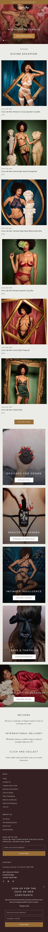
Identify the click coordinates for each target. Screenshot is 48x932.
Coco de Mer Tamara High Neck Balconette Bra (21, 231)
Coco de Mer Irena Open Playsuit (15, 350)
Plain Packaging (9, 796)
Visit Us (5, 807)
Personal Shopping (10, 803)
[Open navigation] (3, 8)
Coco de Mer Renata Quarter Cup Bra (17, 290)
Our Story (6, 819)
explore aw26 (24, 422)
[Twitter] (8, 881)
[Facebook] (3, 881)
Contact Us (7, 782)
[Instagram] (13, 881)
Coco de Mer (6, 109)
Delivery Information (10, 789)
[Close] (44, 887)
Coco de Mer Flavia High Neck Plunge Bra (19, 171)
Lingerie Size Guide (10, 785)
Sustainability (8, 829)
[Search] (39, 8)
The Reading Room (10, 822)
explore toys (24, 37)
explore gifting (24, 699)
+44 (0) (20, 867)
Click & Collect (8, 793)
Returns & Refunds (10, 800)
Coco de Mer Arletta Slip (11, 410)
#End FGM (6, 826)
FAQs (5, 778)
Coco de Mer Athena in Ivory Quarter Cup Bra (20, 112)
